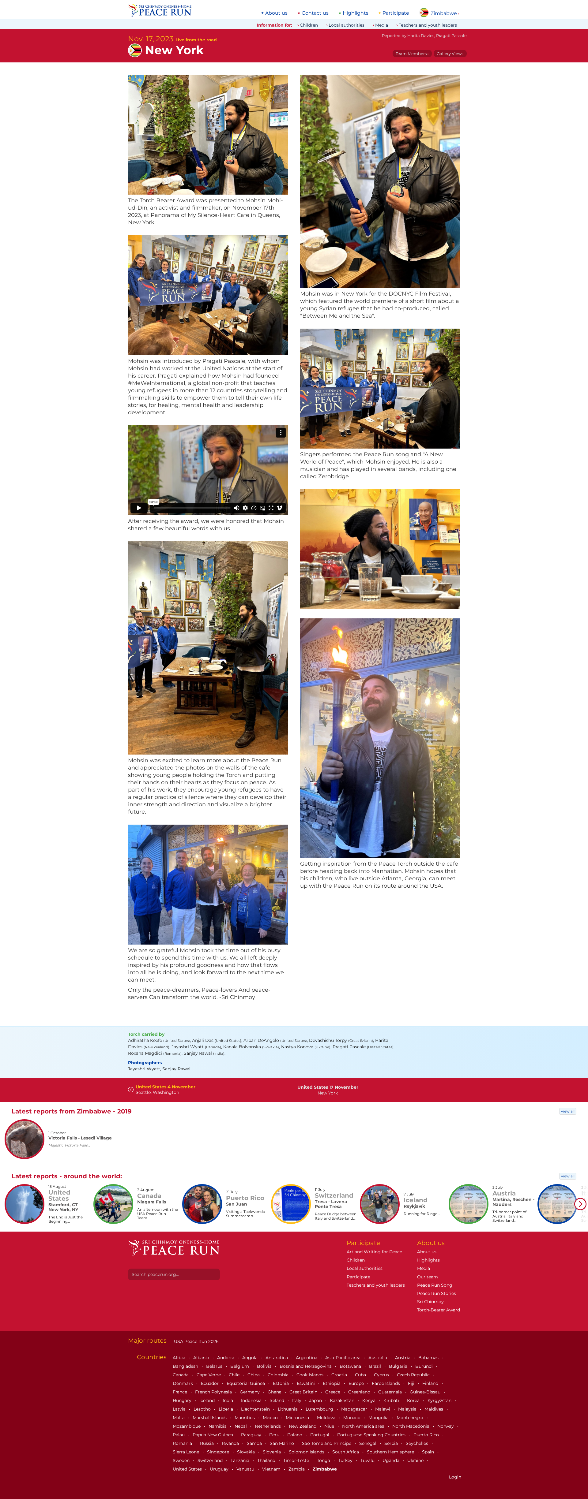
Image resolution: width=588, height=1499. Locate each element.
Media (381, 25)
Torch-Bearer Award (438, 1310)
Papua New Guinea (213, 1434)
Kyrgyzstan (440, 1400)
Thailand (267, 1460)
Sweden (182, 1460)
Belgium (240, 1366)
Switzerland (211, 1460)
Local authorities (346, 25)
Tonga (324, 1460)
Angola (250, 1357)
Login (455, 1477)
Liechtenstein (256, 1409)
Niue (329, 1426)
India (228, 1400)
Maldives (434, 1409)
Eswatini (306, 1383)
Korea (414, 1400)
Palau (179, 1434)
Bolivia (265, 1366)
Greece (333, 1392)
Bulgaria (399, 1366)
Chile (235, 1375)
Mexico (271, 1417)
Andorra (226, 1357)
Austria (403, 1357)
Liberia (226, 1409)
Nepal (241, 1426)
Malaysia (408, 1409)
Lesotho (203, 1409)
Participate (396, 13)
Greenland (359, 1392)
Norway (446, 1426)
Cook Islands (310, 1375)
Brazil (375, 1366)
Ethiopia (332, 1383)
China (254, 1375)
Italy (297, 1400)
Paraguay (251, 1434)
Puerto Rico (426, 1434)
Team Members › (412, 53)
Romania (183, 1443)
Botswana (351, 1366)
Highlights (355, 13)
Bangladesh (186, 1366)
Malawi (383, 1409)
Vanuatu (245, 1469)
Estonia (281, 1383)
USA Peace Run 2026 (196, 1341)
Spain (428, 1452)
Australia (378, 1357)
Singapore (218, 1452)
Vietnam (272, 1469)
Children (309, 25)
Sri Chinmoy (430, 1301)
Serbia (391, 1443)
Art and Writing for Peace (374, 1252)
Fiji (412, 1383)
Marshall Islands (210, 1417)
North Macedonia (411, 1426)
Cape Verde (209, 1375)
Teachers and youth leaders (428, 25)
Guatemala (390, 1392)
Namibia (218, 1426)
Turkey (346, 1460)
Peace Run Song (434, 1285)
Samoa (255, 1443)
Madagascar (354, 1409)
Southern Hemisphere (391, 1452)
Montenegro (410, 1417)
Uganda (392, 1460)
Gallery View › (450, 53)
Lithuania (288, 1409)
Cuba (361, 1375)
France (180, 1392)
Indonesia (252, 1400)
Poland (295, 1434)
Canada (181, 1375)
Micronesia (298, 1417)
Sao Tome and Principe (327, 1443)
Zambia (297, 1469)
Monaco (352, 1417)
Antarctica (277, 1357)
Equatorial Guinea (246, 1383)
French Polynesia (214, 1392)
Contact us (315, 13)
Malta (179, 1417)
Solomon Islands (307, 1452)
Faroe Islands (386, 1383)
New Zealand (303, 1426)
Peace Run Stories (436, 1293)
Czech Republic (414, 1375)
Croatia (339, 1375)
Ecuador (210, 1383)
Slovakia (246, 1452)
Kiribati (391, 1400)
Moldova (327, 1417)
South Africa (346, 1452)
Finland (430, 1383)
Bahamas (429, 1357)
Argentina (307, 1357)
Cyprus (382, 1375)
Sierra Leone (186, 1452)
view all (568, 1111)
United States (188, 1469)
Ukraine (416, 1460)
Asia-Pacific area (343, 1357)
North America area (364, 1426)
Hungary (183, 1400)
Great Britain (303, 1392)
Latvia (180, 1409)
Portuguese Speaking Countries (372, 1434)
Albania (201, 1357)
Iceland (207, 1400)
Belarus (215, 1366)
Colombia (279, 1375)
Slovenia (272, 1452)
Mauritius (245, 1417)
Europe (357, 1383)
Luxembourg (320, 1409)
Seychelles (417, 1443)
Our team (427, 1277)
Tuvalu (368, 1460)
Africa (180, 1357)
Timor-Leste (296, 1460)
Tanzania (241, 1460)
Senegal (368, 1443)
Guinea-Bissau (426, 1392)
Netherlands (268, 1426)
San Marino (282, 1443)
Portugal (320, 1434)
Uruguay (220, 1469)
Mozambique (187, 1426)
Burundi (424, 1366)
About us (276, 13)
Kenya (369, 1400)
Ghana (275, 1392)
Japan (316, 1400)
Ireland (277, 1400)
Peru (275, 1434)
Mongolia (379, 1417)
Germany (250, 1392)
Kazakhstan (343, 1400)
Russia (207, 1443)
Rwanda (231, 1443)
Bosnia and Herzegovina (306, 1366)
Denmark (183, 1383)
